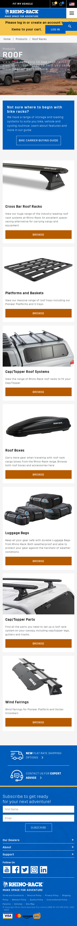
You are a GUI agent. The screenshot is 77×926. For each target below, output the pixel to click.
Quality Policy (36, 900)
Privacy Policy (52, 895)
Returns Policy (34, 895)
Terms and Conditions (13, 895)
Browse (38, 234)
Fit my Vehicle (23, 3)
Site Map (30, 904)
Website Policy (19, 900)
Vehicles (18, 904)
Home (7, 39)
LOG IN (55, 29)
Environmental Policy (57, 900)
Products (21, 39)
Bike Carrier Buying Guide (38, 140)
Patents (7, 904)
